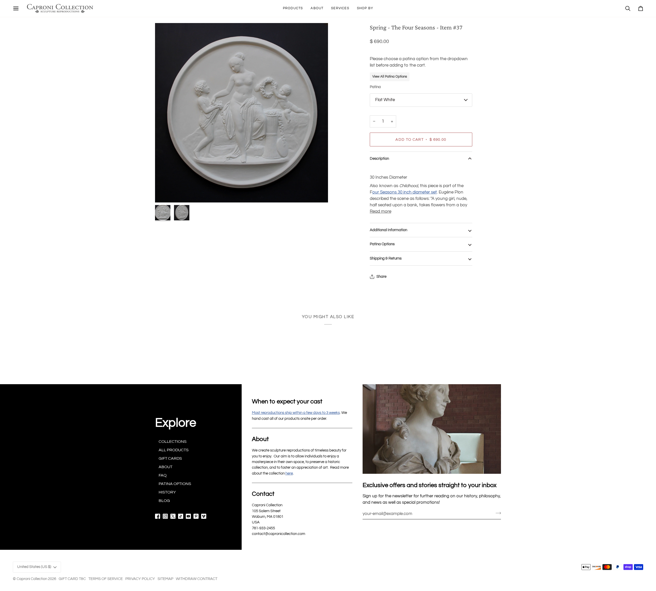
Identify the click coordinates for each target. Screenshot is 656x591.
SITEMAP (165, 579)
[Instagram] (165, 516)
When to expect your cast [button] (287, 401)
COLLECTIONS (173, 441)
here (289, 473)
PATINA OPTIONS (175, 484)
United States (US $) (34, 567)
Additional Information (388, 230)
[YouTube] (188, 516)
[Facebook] (157, 516)
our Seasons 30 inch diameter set (404, 192)
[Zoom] (241, 112)
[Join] (497, 513)
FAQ (163, 475)
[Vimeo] (203, 516)
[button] (293, 8)
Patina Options (382, 244)
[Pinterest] (196, 516)
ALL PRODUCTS (174, 450)
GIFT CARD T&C (72, 579)
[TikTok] (180, 516)
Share (381, 276)
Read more (380, 211)
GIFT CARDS (170, 458)
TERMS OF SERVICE (105, 579)
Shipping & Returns (386, 258)
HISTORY (167, 492)
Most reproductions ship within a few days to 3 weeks (296, 413)
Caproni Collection (32, 579)
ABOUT (165, 467)
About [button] (260, 439)
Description (379, 158)
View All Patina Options (389, 76)
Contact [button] (263, 494)
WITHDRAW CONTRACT (196, 579)
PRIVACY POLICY (140, 579)
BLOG (164, 501)
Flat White (385, 100)
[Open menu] (16, 8)
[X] (173, 516)
